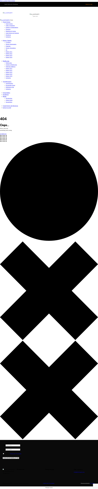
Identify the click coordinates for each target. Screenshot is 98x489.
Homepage (3, 134)
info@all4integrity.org (79, 472)
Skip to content (4, 1)
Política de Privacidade (15, 454)
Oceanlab (92, 483)
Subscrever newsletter (11, 458)
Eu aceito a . (13, 454)
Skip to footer (11, 1)
